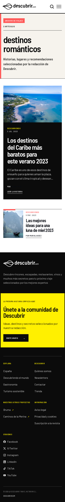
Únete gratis (16, 338)
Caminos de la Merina (14, 416)
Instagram (12, 455)
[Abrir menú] (59, 6)
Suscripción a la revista (47, 423)
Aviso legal (40, 409)
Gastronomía (10, 384)
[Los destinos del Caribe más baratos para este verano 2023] (32, 143)
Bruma (7, 409)
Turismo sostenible (13, 391)
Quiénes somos (42, 371)
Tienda (38, 391)
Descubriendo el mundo (16, 377)
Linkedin (11, 461)
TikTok (10, 468)
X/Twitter (12, 448)
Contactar (40, 384)
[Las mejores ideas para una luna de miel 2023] (32, 223)
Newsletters (41, 377)
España (7, 371)
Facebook (12, 441)
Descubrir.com (9, 496)
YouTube (11, 475)
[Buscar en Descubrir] (52, 6)
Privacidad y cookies (45, 416)
